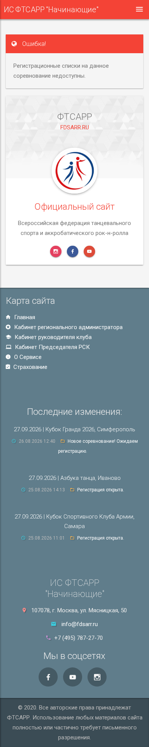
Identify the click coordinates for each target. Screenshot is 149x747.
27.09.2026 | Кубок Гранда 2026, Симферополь (74, 429)
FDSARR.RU (74, 127)
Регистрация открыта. (100, 490)
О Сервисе (27, 357)
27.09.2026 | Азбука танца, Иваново (75, 478)
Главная (24, 317)
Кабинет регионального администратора (68, 327)
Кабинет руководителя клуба (52, 337)
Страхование (29, 367)
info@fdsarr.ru (80, 624)
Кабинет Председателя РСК (51, 347)
